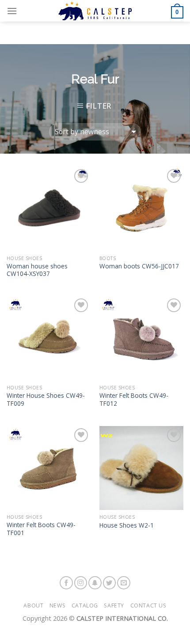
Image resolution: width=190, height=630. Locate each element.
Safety (114, 605)
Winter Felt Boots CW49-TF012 (133, 399)
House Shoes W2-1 (126, 525)
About (33, 605)
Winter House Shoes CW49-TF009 (46, 399)
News (57, 605)
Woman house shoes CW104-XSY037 (37, 270)
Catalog (85, 605)
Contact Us (148, 605)
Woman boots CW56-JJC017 (139, 266)
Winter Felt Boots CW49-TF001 (41, 528)
